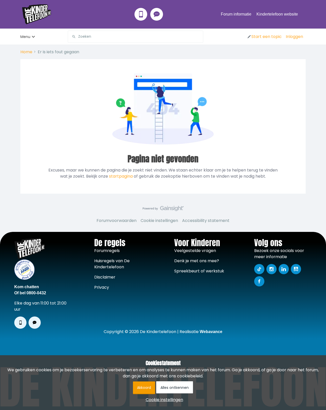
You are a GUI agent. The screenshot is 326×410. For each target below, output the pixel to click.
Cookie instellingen (159, 220)
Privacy (101, 287)
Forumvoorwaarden (117, 220)
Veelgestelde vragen (195, 251)
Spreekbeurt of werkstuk (199, 271)
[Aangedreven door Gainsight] (163, 210)
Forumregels (107, 251)
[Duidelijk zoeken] (199, 37)
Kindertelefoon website (277, 14)
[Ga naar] (72, 37)
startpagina (121, 176)
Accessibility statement (205, 220)
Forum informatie (236, 14)
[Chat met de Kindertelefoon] (156, 14)
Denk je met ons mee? (196, 261)
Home (26, 52)
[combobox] (135, 37)
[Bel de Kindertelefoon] (140, 14)
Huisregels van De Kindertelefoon (112, 264)
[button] (264, 36)
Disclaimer (104, 277)
